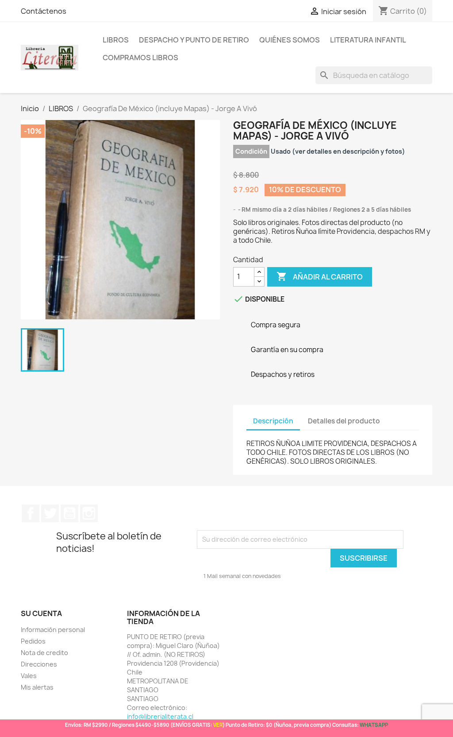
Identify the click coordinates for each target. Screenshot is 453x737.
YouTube (69, 513)
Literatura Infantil (368, 40)
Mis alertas (37, 687)
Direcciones (39, 664)
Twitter (50, 513)
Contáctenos (43, 11)
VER (218, 724)
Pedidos (33, 641)
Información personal (53, 629)
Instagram (89, 513)
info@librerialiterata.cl (160, 716)
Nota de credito (44, 652)
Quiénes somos (289, 40)
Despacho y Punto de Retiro (194, 40)
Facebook (30, 513)
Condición (251, 151)
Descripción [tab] (273, 421)
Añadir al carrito (319, 276)
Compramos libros (140, 57)
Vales (29, 675)
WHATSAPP (374, 724)
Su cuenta (41, 613)
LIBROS (116, 40)
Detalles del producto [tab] (344, 421)
